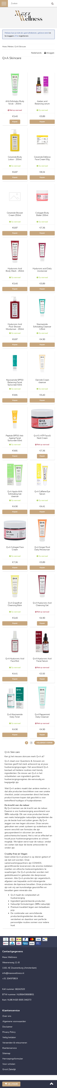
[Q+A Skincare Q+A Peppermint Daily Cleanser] (42, 697)
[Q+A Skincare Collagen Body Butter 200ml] (42, 195)
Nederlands (36, 53)
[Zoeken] (52, 3)
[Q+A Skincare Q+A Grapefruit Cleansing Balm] (14, 586)
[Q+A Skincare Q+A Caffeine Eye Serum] (42, 474)
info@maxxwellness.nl (13, 973)
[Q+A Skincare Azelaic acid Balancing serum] (42, 84)
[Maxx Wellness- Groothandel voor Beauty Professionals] (28, 15)
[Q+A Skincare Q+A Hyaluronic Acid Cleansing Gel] (42, 586)
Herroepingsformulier (12, 1058)
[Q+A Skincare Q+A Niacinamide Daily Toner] (14, 697)
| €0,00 (13, 1084)
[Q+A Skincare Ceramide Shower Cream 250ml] (14, 195)
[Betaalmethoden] (28, 942)
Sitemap (6, 1053)
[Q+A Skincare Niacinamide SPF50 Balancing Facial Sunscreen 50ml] (14, 363)
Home (4, 47)
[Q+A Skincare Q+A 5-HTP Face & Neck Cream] (42, 418)
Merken (11, 47)
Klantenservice (9, 1048)
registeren (23, 36)
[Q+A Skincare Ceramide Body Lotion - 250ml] (14, 140)
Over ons (6, 1016)
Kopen (14, 122)
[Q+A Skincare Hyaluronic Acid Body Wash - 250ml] (14, 251)
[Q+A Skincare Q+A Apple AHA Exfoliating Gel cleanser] (14, 474)
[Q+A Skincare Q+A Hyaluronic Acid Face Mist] (14, 641)
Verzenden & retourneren (14, 1042)
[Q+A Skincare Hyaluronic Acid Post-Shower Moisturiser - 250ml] (14, 307)
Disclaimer (7, 1026)
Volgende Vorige (44, 743)
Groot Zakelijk (9, 1069)
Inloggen (50, 53)
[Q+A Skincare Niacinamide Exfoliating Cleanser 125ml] (42, 307)
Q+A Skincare (20, 47)
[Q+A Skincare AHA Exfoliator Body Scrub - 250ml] (14, 84)
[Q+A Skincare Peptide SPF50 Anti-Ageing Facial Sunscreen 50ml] (14, 418)
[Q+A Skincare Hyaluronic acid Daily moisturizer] (42, 251)
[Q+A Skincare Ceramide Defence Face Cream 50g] (42, 140)
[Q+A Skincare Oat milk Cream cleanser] (42, 363)
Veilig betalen (9, 1037)
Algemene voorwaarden (14, 1021)
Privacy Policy (9, 1032)
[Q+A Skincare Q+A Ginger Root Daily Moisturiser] (42, 530)
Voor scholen (8, 1064)
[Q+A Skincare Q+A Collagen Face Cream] (14, 530)
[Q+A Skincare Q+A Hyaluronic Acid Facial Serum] (42, 641)
